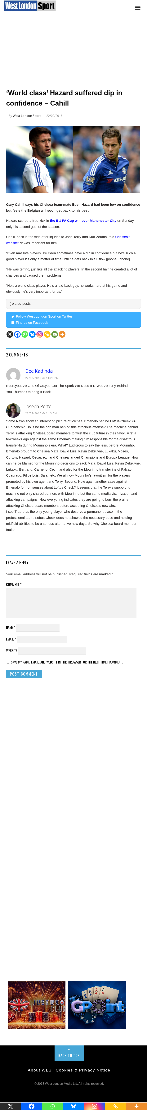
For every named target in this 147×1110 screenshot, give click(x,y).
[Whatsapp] (24, 334)
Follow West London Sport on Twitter (44, 316)
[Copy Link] (47, 334)
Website (11, 650)
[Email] (54, 334)
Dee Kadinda (39, 371)
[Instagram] (39, 334)
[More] (62, 334)
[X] (10, 334)
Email (11, 639)
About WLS (39, 1070)
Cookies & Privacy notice (83, 1070)
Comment (13, 584)
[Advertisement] (73, 52)
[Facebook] (17, 334)
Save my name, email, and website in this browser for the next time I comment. (67, 661)
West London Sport (27, 116)
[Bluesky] (32, 334)
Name (10, 627)
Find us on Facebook (32, 322)
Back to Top (69, 1055)
